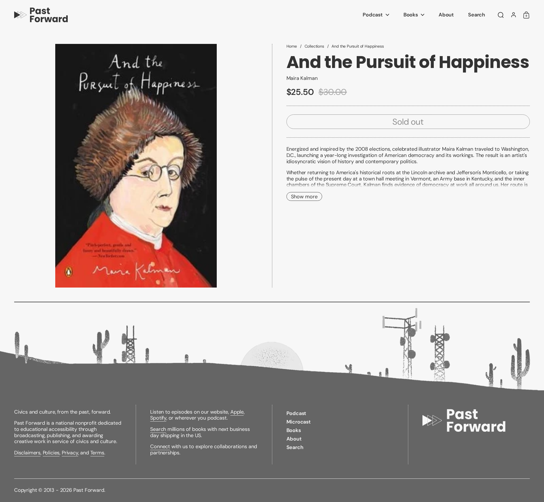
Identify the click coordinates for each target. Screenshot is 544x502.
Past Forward (88, 490)
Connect (160, 446)
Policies (51, 452)
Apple (237, 412)
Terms (97, 452)
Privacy (70, 452)
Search (158, 429)
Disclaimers (27, 452)
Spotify (158, 417)
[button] (500, 15)
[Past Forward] (41, 14)
